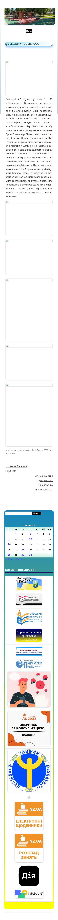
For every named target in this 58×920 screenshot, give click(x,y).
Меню (29, 31)
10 (30, 539)
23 (22, 549)
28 (9, 554)
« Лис (9, 559)
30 (22, 554)
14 (9, 544)
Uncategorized (26, 450)
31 (30, 554)
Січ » (19, 559)
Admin (12, 453)
